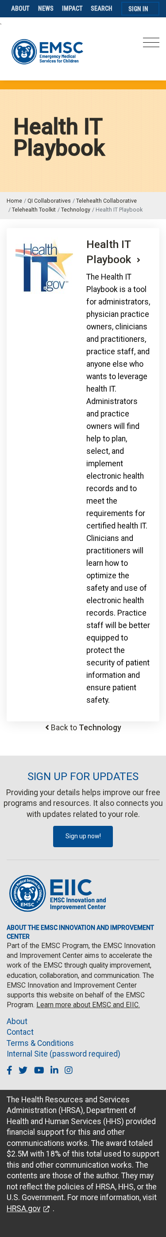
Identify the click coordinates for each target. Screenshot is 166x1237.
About (20, 8)
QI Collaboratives (49, 200)
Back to (86, 727)
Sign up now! (83, 836)
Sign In (138, 8)
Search (101, 8)
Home (14, 200)
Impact (72, 8)
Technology (75, 209)
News (46, 8)
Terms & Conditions (40, 1043)
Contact (20, 1032)
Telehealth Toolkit (34, 209)
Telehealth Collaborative (106, 200)
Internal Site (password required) (63, 1053)
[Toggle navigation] (151, 45)
